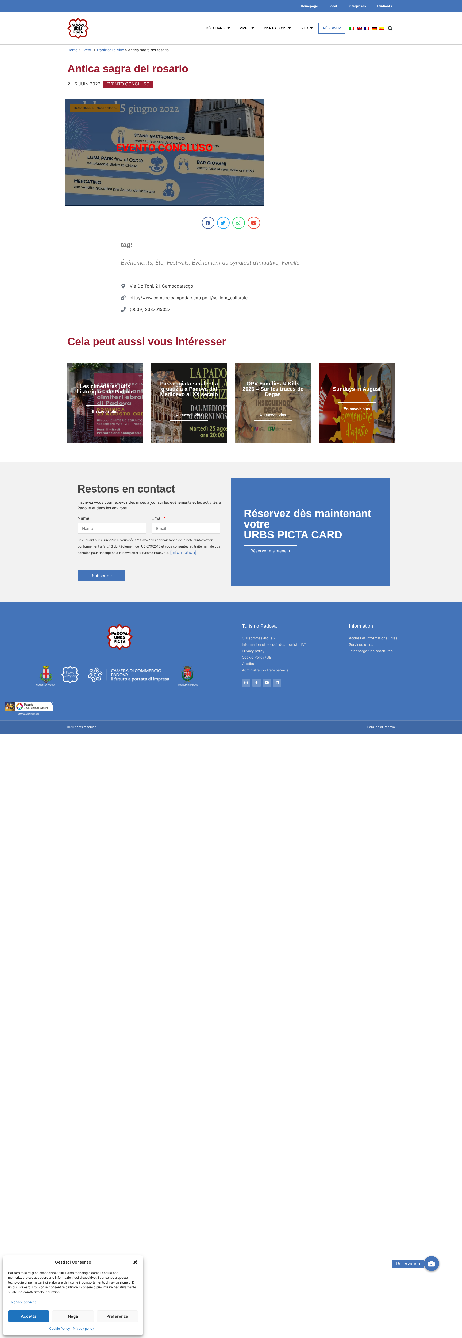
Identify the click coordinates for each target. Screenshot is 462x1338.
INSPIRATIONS (275, 28)
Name (83, 518)
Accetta (29, 1316)
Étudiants (384, 6)
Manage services (23, 1302)
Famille (291, 262)
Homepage (309, 6)
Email (157, 518)
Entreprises (357, 6)
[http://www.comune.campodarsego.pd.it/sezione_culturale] (123, 297)
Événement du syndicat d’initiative (235, 262)
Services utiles (361, 644)
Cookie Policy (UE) (257, 657)
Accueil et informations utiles (373, 638)
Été (159, 262)
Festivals (178, 262)
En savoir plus (105, 411)
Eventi (87, 50)
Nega (73, 1316)
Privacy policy (83, 1329)
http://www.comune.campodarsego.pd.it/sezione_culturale (189, 297)
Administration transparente (265, 670)
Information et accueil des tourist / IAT (274, 644)
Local (333, 6)
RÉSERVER (332, 28)
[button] (135, 1262)
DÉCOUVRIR (216, 28)
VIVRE (245, 28)
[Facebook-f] (256, 683)
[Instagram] (246, 683)
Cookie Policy (59, 1329)
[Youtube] (267, 683)
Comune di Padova (381, 727)
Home (72, 50)
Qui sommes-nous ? (258, 638)
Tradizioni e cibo (110, 50)
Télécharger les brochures (371, 651)
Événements (136, 262)
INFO (304, 28)
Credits (248, 664)
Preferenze (117, 1316)
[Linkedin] (277, 683)
